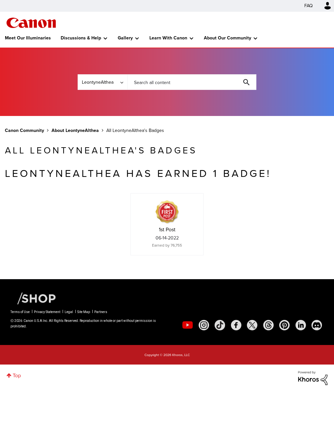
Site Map (83, 312)
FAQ (308, 5)
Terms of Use (20, 312)
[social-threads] (268, 325)
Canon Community (31, 22)
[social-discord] (316, 325)
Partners (100, 312)
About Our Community (227, 38)
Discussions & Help (81, 38)
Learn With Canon (168, 38)
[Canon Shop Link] (33, 298)
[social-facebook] (236, 325)
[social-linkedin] (301, 325)
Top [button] (17, 375)
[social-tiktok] (220, 325)
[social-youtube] (187, 325)
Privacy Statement (47, 312)
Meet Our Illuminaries (28, 38)
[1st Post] (167, 211)
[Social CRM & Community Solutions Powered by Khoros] (312, 377)
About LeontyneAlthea (75, 130)
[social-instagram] (204, 325)
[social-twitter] (252, 325)
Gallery (125, 38)
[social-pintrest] (284, 325)
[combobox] (191, 82)
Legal (69, 312)
